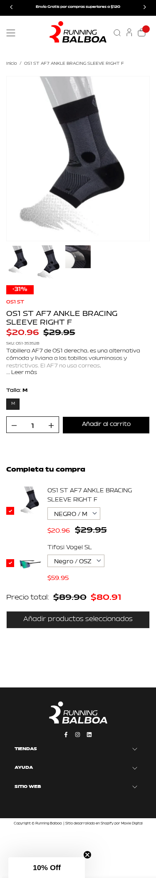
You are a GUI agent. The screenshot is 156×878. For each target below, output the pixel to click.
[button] (46, 867)
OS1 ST (15, 302)
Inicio (11, 63)
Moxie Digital (132, 823)
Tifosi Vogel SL (69, 548)
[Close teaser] (87, 855)
